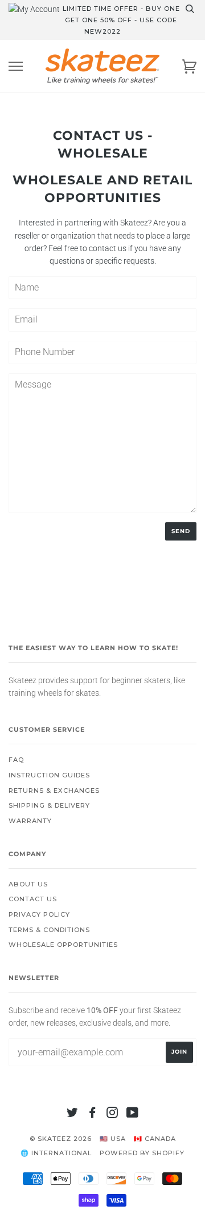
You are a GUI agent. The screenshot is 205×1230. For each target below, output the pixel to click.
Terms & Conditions (49, 930)
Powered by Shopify (142, 1153)
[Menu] (16, 66)
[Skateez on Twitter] (73, 1115)
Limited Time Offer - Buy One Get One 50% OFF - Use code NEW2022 (121, 20)
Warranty (30, 821)
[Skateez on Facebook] (93, 1115)
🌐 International (56, 1153)
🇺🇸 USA (113, 1139)
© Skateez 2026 (61, 1139)
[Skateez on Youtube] (132, 1115)
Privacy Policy (39, 914)
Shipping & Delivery (49, 805)
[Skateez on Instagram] (112, 1115)
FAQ (16, 760)
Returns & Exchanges (54, 791)
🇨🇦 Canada (155, 1139)
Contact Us (33, 899)
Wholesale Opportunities (63, 945)
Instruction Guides (49, 775)
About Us (28, 884)
